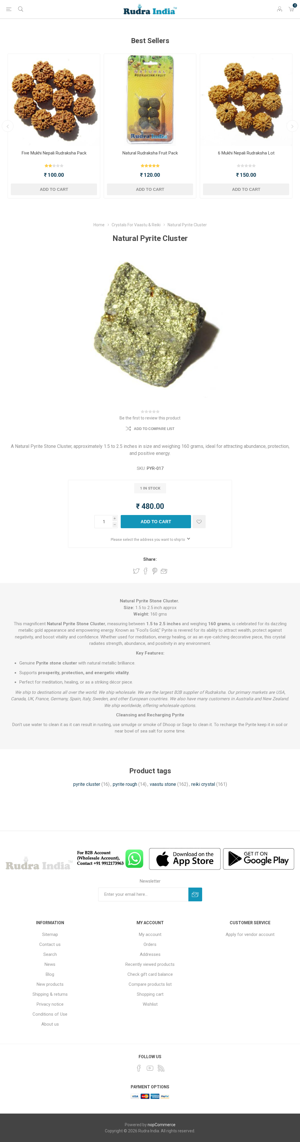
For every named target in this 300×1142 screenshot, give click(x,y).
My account (150, 934)
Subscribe (195, 894)
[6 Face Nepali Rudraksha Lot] (246, 100)
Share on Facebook (145, 571)
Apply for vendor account (250, 934)
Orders (150, 944)
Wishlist (150, 1004)
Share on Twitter (136, 571)
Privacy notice (50, 1004)
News (50, 964)
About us (50, 1024)
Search (50, 954)
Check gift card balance (150, 974)
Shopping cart (150, 994)
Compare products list (150, 984)
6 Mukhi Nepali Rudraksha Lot (246, 153)
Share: (150, 559)
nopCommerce (161, 1124)
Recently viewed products (150, 964)
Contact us (50, 944)
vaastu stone (163, 784)
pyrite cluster (86, 784)
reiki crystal (203, 784)
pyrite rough (125, 784)
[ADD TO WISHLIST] (199, 521)
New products (50, 984)
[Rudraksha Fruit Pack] (150, 100)
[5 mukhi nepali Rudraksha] (54, 100)
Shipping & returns (50, 994)
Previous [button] (7, 126)
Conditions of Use (50, 1014)
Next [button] (292, 126)
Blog (50, 974)
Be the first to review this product (150, 418)
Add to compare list (154, 429)
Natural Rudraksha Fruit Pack (150, 153)
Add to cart (54, 189)
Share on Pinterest (155, 571)
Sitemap (50, 934)
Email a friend (164, 571)
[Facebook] (139, 1068)
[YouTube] (150, 1068)
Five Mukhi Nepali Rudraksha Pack (54, 153)
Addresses (150, 954)
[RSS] (161, 1068)
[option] (54, 126)
